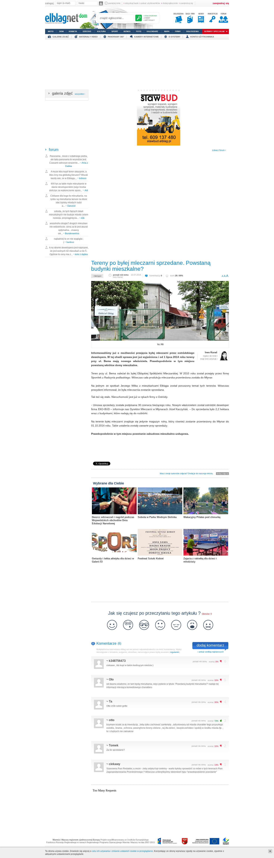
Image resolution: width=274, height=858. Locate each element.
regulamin (174, 652)
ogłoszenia (192, 31)
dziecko (87, 31)
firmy (178, 31)
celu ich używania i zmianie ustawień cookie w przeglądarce (122, 851)
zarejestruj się (186, 3)
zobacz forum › (219, 150)
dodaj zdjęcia (222, 474)
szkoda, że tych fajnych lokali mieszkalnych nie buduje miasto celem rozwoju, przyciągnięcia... (68, 214)
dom (61, 31)
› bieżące (97, 276)
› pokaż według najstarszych (211, 652)
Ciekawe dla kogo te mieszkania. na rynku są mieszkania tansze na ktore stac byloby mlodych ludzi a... (68, 201)
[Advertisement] (137, 65)
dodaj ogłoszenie (169, 3)
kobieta (73, 31)
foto (138, 31)
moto (50, 31)
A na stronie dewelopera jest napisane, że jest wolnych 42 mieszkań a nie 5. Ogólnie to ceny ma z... (68, 251)
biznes (127, 31)
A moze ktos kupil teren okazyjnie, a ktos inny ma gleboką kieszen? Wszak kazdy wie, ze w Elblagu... (68, 175)
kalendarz (152, 31)
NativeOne (160, 567)
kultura (101, 31)
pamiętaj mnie (114, 3)
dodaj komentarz (210, 645)
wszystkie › (80, 94)
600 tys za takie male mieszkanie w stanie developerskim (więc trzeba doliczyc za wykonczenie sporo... (68, 187)
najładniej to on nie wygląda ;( (69, 241)
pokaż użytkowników (150, 3)
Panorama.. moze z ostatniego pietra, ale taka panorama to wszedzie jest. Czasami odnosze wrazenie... (68, 161)
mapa (166, 31)
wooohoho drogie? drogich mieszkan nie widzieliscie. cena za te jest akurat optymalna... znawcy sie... (69, 228)
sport (114, 31)
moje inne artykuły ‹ (209, 359)
